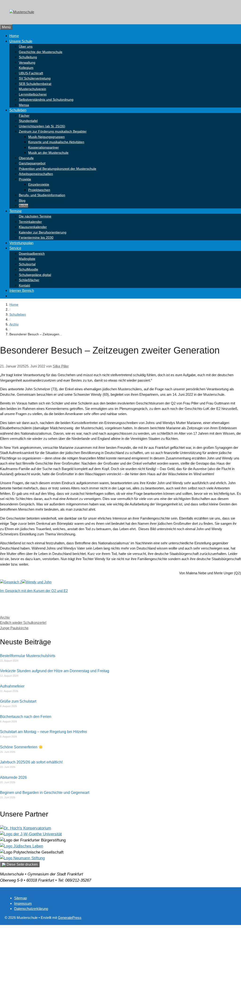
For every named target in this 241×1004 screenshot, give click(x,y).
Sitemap (20, 898)
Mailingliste (27, 259)
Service (15, 248)
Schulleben (17, 110)
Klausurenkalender (33, 227)
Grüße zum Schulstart (18, 701)
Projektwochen (39, 190)
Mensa (24, 105)
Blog (22, 200)
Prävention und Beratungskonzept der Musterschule (57, 169)
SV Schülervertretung (35, 78)
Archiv (23, 206)
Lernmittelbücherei (33, 94)
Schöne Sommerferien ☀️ (21, 747)
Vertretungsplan (21, 243)
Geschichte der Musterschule (40, 52)
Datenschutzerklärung (31, 909)
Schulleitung (28, 57)
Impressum (23, 903)
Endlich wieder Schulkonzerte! (23, 623)
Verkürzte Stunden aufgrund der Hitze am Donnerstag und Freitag (54, 671)
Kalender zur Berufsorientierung (42, 232)
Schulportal (27, 264)
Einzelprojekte (38, 184)
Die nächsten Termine (35, 216)
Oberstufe (26, 158)
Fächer (24, 115)
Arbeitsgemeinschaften (36, 174)
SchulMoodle (28, 269)
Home (14, 36)
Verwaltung (27, 62)
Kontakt (24, 285)
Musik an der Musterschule (48, 152)
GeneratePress (69, 918)
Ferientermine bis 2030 (36, 237)
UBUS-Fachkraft (31, 73)
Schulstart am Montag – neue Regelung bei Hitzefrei (43, 732)
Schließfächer (29, 280)
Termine (15, 211)
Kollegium (26, 68)
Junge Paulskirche (14, 628)
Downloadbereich (32, 253)
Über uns (25, 46)
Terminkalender (30, 222)
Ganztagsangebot (32, 163)
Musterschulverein (32, 89)
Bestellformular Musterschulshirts (27, 656)
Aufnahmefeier (12, 686)
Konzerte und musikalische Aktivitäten (56, 142)
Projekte (25, 179)
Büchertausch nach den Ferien (25, 717)
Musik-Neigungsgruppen (46, 137)
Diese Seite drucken (22, 864)
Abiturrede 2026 (13, 777)
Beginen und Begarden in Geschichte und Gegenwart (44, 793)
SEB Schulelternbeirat (35, 84)
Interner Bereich (21, 290)
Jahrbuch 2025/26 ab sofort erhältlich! (31, 762)
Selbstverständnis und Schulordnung (46, 99)
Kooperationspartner (43, 147)
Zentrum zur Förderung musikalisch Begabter (53, 131)
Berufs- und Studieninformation (42, 195)
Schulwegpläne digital (35, 275)
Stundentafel (28, 121)
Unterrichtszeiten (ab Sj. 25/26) (42, 126)
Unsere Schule (20, 41)
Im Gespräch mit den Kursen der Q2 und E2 (34, 591)
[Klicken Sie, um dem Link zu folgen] (25, 828)
